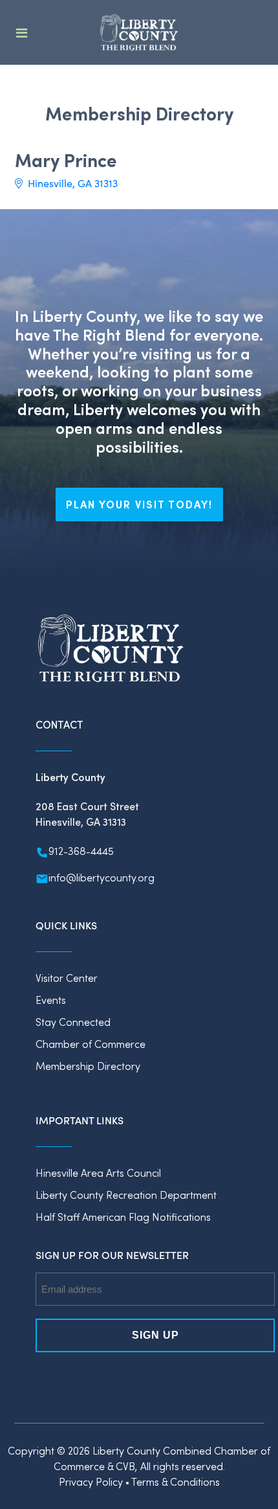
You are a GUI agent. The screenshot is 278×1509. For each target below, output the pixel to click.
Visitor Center (67, 977)
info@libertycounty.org (101, 877)
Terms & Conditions (175, 1481)
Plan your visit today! (139, 504)
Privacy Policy (91, 1481)
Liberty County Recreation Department (126, 1194)
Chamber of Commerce (90, 1043)
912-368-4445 (81, 850)
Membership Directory (88, 1065)
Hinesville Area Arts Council (98, 1172)
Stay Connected (73, 1021)
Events (51, 999)
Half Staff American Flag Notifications (123, 1216)
